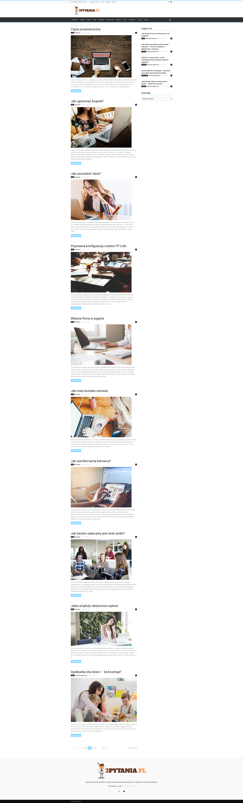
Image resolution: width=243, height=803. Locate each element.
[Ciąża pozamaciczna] (104, 56)
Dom (94, 19)
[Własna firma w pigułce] (104, 344)
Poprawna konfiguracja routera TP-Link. (99, 246)
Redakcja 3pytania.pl (81, 675)
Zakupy (146, 19)
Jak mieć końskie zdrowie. (89, 391)
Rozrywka (101, 19)
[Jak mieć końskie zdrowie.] (104, 417)
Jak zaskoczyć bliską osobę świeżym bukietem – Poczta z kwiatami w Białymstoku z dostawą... (155, 46)
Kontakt (114, 2)
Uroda (139, 19)
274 (85, 748)
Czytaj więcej (76, 91)
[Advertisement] (137, 10)
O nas (102, 2)
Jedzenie (74, 19)
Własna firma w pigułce (87, 318)
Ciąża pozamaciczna (85, 29)
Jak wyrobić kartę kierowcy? (91, 461)
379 (104, 748)
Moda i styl (110, 19)
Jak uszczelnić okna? (86, 173)
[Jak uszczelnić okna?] (104, 200)
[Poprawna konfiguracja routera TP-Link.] (104, 272)
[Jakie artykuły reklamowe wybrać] (104, 629)
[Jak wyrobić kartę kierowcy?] (104, 487)
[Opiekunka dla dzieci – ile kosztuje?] (104, 700)
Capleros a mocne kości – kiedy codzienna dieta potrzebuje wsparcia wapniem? (154, 60)
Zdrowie (82, 19)
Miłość (89, 19)
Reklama (108, 2)
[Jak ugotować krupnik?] (104, 127)
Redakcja (77, 32)
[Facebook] (169, 2)
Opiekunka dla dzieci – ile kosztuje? (96, 672)
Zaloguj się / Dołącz (94, 2)
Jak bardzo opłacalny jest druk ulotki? (98, 533)
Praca (125, 19)
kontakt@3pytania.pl (128, 786)
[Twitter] (171, 2)
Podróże (118, 19)
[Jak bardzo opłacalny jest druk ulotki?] (104, 559)
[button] (170, 20)
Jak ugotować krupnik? (87, 101)
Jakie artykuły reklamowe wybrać (94, 606)
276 (95, 748)
